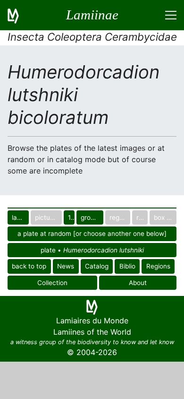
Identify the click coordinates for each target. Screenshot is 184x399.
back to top (29, 266)
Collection (52, 282)
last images (20, 217)
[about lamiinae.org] (19, 15)
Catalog (97, 266)
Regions (158, 266)
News (65, 266)
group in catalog (92, 217)
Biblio (127, 266)
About (138, 282)
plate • (92, 250)
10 (71, 217)
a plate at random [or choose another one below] (92, 233)
